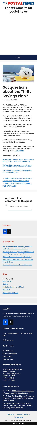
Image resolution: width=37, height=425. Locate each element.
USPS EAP (6, 290)
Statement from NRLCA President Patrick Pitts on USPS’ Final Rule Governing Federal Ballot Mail (17, 405)
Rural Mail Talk (8, 359)
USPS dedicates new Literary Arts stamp (17, 257)
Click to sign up (8, 340)
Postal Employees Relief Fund (13, 287)
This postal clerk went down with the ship (17, 265)
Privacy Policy (18, 417)
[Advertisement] (18, 36)
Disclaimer (10, 414)
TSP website (19, 151)
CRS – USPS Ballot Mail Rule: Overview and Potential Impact (17, 171)
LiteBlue (5, 284)
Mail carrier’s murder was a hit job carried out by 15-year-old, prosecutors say (18, 160)
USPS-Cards (7, 281)
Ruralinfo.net (7, 356)
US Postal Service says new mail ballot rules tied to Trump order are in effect (17, 166)
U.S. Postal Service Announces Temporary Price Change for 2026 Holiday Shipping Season (18, 398)
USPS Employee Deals (10, 293)
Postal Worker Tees (10, 354)
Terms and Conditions (23, 414)
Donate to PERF (8, 351)
